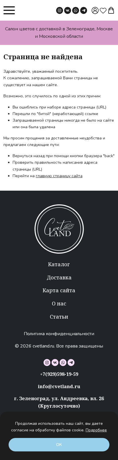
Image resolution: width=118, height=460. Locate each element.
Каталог (59, 264)
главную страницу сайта (59, 176)
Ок (59, 444)
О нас (59, 303)
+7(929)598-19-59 (59, 374)
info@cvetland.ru (59, 386)
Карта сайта (59, 290)
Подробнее (96, 430)
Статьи (59, 316)
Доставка (59, 277)
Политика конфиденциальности (59, 334)
